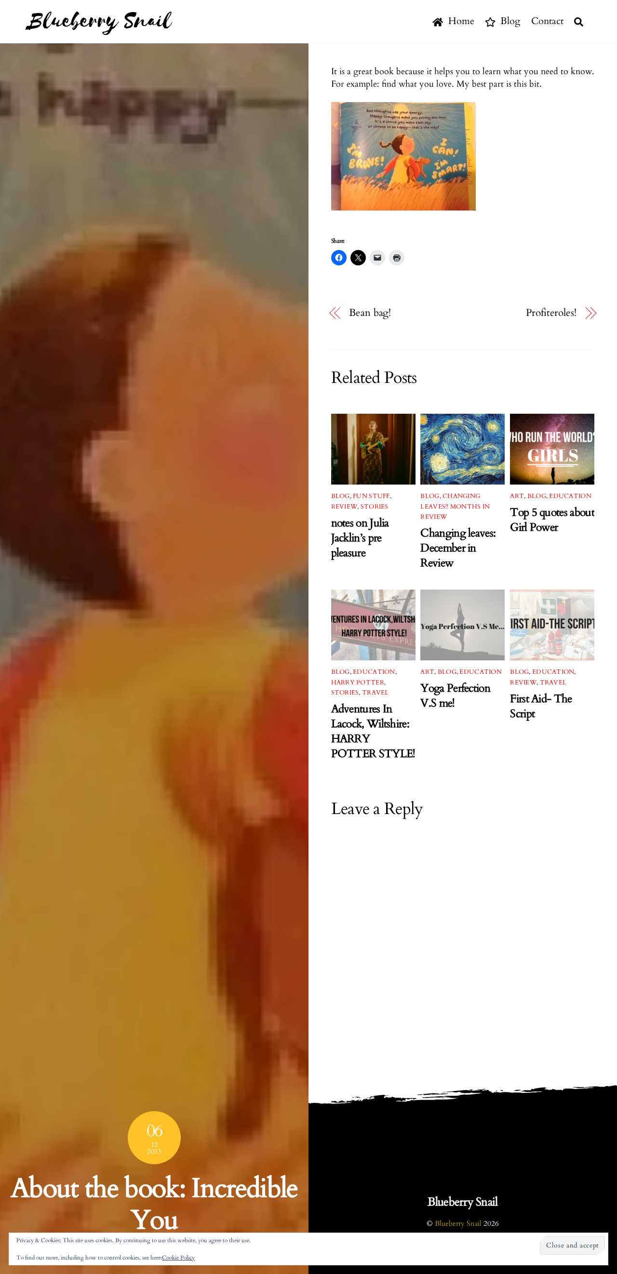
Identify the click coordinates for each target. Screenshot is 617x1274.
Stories (375, 506)
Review (344, 506)
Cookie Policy (178, 1257)
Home (460, 20)
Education (570, 496)
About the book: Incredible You (154, 1204)
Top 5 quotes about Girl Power (552, 520)
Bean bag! (370, 313)
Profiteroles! (551, 313)
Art (517, 496)
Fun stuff (371, 496)
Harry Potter (357, 682)
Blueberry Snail (458, 1223)
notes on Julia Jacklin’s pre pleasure (360, 537)
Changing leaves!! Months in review (455, 506)
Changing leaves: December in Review (458, 547)
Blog (509, 20)
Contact (547, 20)
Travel (375, 692)
